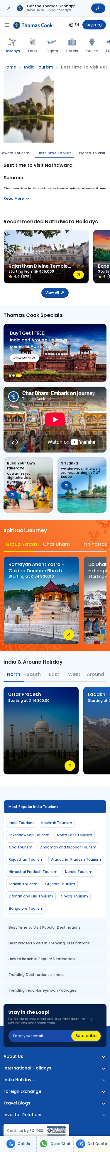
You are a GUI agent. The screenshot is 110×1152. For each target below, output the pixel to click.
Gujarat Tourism (60, 883)
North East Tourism (74, 834)
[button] (10, 375)
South (34, 674)
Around (95, 674)
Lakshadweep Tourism (29, 834)
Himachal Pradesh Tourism (33, 871)
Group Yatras (19, 544)
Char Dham (56, 544)
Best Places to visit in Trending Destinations (49, 943)
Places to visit (92, 152)
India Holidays (19, 1080)
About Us (13, 1056)
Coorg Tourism (74, 896)
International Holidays (27, 1068)
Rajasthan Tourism (26, 859)
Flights (52, 50)
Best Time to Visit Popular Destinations (45, 927)
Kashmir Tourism (56, 822)
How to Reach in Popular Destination (42, 958)
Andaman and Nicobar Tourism (68, 847)
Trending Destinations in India (36, 974)
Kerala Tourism (78, 871)
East (54, 674)
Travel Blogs (17, 1103)
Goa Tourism (21, 847)
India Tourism (21, 822)
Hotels (72, 50)
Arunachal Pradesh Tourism (76, 859)
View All (52, 292)
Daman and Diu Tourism (31, 896)
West (74, 674)
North (13, 674)
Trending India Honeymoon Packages (42, 990)
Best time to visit (54, 152)
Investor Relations (23, 1115)
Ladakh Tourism (23, 883)
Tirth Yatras (92, 544)
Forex (33, 50)
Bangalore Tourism (26, 908)
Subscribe (86, 1036)
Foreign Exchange (22, 1091)
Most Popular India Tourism (33, 806)
